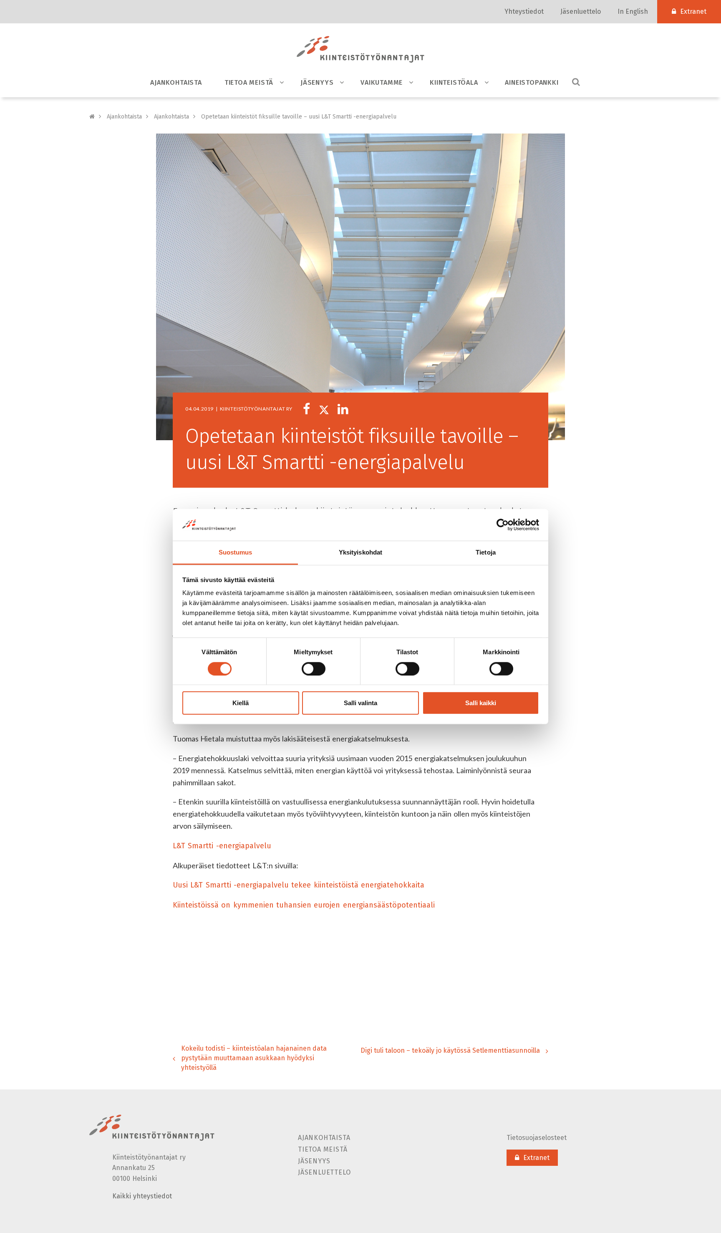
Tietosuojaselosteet (537, 1138)
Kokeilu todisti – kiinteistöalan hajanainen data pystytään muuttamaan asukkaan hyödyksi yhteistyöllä (254, 1058)
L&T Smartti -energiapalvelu (222, 845)
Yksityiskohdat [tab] (360, 552)
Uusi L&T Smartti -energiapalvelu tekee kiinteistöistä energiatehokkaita (298, 885)
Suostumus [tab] (235, 552)
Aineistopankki (531, 82)
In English (633, 11)
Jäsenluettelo (580, 11)
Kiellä (240, 702)
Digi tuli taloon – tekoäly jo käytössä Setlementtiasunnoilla (450, 1050)
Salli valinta (360, 702)
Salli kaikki (480, 702)
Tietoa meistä (248, 82)
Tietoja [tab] (486, 552)
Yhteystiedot (524, 11)
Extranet (693, 11)
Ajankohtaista (176, 82)
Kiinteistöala (454, 82)
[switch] (313, 668)
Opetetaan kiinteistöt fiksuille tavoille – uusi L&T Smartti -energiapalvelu (298, 116)
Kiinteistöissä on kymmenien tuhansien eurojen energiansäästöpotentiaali (304, 905)
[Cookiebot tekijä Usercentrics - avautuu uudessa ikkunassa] (502, 525)
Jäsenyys (316, 82)
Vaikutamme (381, 82)
